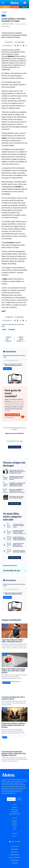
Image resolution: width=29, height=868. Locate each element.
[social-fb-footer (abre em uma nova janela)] (13, 841)
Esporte (5, 625)
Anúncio (14, 829)
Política (4, 709)
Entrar (19, 799)
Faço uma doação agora (11, 414)
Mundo (4, 329)
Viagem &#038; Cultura (14, 814)
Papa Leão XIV (6, 682)
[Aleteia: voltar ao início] (14, 2)
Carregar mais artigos (14, 503)
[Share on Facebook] (15, 45)
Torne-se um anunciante (14, 857)
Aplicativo (14, 823)
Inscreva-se (14, 825)
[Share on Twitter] (20, 45)
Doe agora (13, 7)
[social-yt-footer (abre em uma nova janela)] (10, 841)
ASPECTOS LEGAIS (14, 854)
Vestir (14, 827)
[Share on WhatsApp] (26, 45)
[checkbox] (3, 364)
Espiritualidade (14, 811)
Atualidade (4, 12)
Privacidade (14, 863)
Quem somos (14, 852)
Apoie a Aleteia (14, 849)
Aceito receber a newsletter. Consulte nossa (14, 364)
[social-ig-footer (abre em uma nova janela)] (19, 841)
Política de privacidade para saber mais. (13, 365)
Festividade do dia (11, 570)
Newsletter (14, 820)
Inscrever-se (7, 368)
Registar (5, 7)
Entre (21, 441)
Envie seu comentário (14, 447)
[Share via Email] (23, 45)
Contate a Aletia (14, 860)
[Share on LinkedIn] (18, 45)
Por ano (14, 836)
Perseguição (11, 329)
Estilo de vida (14, 809)
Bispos (4, 654)
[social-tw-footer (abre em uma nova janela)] (16, 841)
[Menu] (5, 3)
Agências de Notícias (20, 24)
